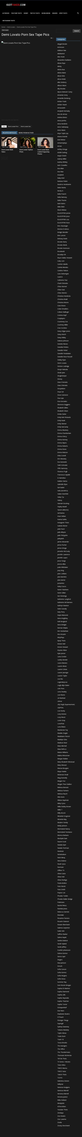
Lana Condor (61, 657)
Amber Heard (62, 105)
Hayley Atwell (62, 507)
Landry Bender (62, 660)
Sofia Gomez (61, 972)
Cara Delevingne (63, 274)
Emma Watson (62, 452)
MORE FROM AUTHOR (26, 133)
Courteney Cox (62, 322)
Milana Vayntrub (63, 800)
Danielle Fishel (62, 350)
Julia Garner (61, 580)
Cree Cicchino (62, 328)
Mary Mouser (62, 765)
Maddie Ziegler (62, 733)
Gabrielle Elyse (62, 484)
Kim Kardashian (62, 631)
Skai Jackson (61, 963)
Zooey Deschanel (63, 1126)
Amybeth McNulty (63, 111)
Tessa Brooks (62, 1043)
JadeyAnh (60, 538)
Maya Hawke (61, 771)
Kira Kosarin (61, 634)
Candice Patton (62, 270)
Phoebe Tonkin (62, 896)
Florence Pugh (62, 471)
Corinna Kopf (62, 315)
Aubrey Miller (61, 159)
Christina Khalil (62, 299)
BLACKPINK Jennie (63, 213)
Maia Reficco (61, 749)
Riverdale (60, 915)
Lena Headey (62, 692)
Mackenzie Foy (62, 730)
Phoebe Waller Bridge (64, 899)
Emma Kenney (62, 440)
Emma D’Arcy (62, 436)
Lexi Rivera (61, 695)
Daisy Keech (61, 334)
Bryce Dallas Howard (64, 258)
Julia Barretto (62, 577)
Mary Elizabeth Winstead (65, 762)
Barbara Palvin (62, 181)
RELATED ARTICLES (9, 133)
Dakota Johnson (63, 341)
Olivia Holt (60, 877)
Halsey (59, 500)
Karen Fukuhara (62, 590)
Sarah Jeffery (61, 947)
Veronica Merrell (63, 1094)
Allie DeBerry (61, 82)
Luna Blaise (61, 727)
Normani (60, 867)
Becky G (60, 191)
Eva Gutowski (62, 462)
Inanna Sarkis (62, 519)
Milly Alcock (61, 813)
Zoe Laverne (61, 1119)
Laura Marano (62, 663)
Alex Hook (60, 57)
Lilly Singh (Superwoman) (66, 704)
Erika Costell (61, 456)
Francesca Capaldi (63, 475)
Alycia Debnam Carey (64, 92)
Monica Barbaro (63, 835)
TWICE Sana (61, 1071)
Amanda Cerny (62, 95)
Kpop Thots (63, 13)
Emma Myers (62, 443)
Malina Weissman (63, 755)
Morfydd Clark (62, 838)
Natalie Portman (63, 848)
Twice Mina (61, 1065)
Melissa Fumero (63, 791)
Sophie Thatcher (63, 1001)
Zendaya (60, 1113)
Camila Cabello (62, 264)
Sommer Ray (61, 982)
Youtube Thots (16, 13)
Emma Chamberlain (64, 433)
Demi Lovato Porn (13, 126)
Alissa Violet (61, 79)
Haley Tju (60, 497)
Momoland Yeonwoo (64, 832)
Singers (54, 13)
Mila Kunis (60, 797)
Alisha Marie (61, 73)
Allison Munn (61, 85)
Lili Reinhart (61, 698)
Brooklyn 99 (61, 255)
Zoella (59, 1122)
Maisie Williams (62, 752)
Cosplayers (61, 318)
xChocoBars (61, 1106)
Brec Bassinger (62, 226)
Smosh (59, 966)
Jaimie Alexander (63, 542)
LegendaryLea (62, 682)
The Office (61, 1049)
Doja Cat (60, 392)
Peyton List (61, 893)
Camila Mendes (62, 267)
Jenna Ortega (62, 548)
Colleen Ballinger (63, 312)
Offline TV (60, 870)
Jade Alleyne (61, 532)
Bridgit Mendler (62, 232)
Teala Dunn (61, 1036)
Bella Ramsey (62, 197)
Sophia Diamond (63, 992)
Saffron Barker (62, 934)
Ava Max (60, 172)
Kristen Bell (61, 644)
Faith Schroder (62, 465)
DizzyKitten (61, 389)
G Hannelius (61, 478)
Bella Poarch (61, 194)
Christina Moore (63, 302)
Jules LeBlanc (62, 574)
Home (3, 27)
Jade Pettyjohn (62, 535)
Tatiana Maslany (63, 1030)
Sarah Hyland (62, 944)
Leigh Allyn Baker (63, 685)
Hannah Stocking (63, 503)
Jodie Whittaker (62, 567)
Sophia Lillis (61, 995)
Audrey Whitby (62, 162)
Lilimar (59, 701)
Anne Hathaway (62, 127)
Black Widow (61, 210)
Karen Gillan (61, 593)
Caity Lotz (60, 261)
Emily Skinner (62, 424)
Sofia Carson (61, 969)
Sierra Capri (61, 956)
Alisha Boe (61, 69)
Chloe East (61, 290)
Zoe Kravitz (61, 1116)
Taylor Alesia (61, 1033)
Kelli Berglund (62, 621)
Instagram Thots (8, 20)
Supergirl (60, 1023)
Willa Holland (61, 1100)
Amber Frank (61, 101)
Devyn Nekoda (62, 369)
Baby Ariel (60, 178)
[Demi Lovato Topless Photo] (27, 142)
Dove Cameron (62, 395)
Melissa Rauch (62, 794)
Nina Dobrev (61, 861)
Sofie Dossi (61, 979)
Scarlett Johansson (63, 950)
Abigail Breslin (62, 44)
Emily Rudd (61, 420)
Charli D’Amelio (62, 283)
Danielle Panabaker (64, 353)
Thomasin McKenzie (64, 1055)
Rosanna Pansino (63, 918)
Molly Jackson (62, 826)
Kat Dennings (62, 596)
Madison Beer (62, 743)
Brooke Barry (62, 242)
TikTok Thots (62, 1059)
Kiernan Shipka (62, 628)
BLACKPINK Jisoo (63, 216)
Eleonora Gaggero (63, 404)
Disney (26, 13)
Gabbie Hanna (62, 481)
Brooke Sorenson (63, 248)
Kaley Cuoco (61, 586)
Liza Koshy (61, 711)
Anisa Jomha (61, 121)
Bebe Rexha (61, 188)
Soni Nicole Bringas (64, 985)
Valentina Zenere (63, 1081)
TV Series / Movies (63, 1062)
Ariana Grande (62, 136)
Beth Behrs (61, 203)
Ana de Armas (62, 114)
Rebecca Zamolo (63, 912)
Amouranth (61, 108)
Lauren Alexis (62, 666)
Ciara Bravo (61, 306)
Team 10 (60, 1039)
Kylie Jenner (61, 653)
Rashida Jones (62, 909)
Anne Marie (61, 130)
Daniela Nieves (62, 344)
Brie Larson (61, 235)
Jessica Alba (61, 564)
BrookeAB (61, 251)
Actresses (5, 13)
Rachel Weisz (62, 905)
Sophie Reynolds (63, 998)
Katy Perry (61, 612)
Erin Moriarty (61, 459)
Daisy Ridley (61, 337)
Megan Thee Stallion (64, 784)
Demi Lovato (11, 27)
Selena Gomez (62, 953)
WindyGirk (60, 1103)
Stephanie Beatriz (63, 1014)
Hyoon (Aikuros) (63, 510)
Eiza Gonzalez (62, 401)
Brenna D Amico (63, 229)
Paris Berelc (61, 886)
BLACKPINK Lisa (63, 219)
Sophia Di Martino (63, 988)
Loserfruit (60, 724)
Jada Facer (61, 529)
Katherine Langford (64, 599)
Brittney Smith (62, 239)
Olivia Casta (61, 874)
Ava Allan (60, 168)
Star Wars (60, 1011)
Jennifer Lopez (62, 558)
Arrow (59, 146)
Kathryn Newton (63, 605)
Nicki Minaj (61, 858)
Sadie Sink (60, 931)
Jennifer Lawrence (63, 554)
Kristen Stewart (62, 647)
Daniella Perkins (62, 347)
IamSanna (60, 513)
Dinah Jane (61, 373)
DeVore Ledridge (63, 366)
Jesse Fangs (61, 561)
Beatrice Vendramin (64, 184)
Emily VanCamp (62, 427)
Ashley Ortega (62, 149)
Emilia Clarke (61, 414)
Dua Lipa (60, 398)
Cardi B (59, 277)
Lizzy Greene (61, 714)
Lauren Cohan (62, 669)
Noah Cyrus (61, 864)
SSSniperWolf (62, 1008)
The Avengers (62, 1046)
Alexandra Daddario (64, 60)
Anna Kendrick (62, 124)
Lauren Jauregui (62, 673)
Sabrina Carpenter (63, 928)
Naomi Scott (61, 842)
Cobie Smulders (62, 309)
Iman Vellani (61, 516)
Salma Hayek (61, 937)
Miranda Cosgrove (63, 816)
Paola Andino (62, 883)
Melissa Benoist (62, 787)
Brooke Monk (62, 245)
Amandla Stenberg (63, 98)
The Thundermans (63, 1052)
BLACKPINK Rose (63, 223)
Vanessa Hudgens (63, 1087)
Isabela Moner (62, 526)
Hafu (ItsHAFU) (62, 491)
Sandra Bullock (62, 941)
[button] (78, 13)
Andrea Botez (62, 117)
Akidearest (61, 54)
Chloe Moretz (62, 293)
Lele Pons (60, 688)
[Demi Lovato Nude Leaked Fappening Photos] (45, 142)
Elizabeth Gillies (62, 408)
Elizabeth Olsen (62, 411)
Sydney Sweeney (63, 1027)
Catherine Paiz (62, 280)
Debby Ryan (61, 360)
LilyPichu (60, 708)
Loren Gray (61, 720)
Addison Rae (61, 50)
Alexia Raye (61, 63)
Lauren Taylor (62, 676)
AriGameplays (62, 143)
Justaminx (60, 583)
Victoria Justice (62, 1097)
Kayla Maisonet (62, 615)
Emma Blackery (62, 430)
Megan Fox (61, 781)
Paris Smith (61, 889)
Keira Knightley (62, 618)
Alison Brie (61, 76)
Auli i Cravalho (62, 165)
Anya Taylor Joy (62, 133)
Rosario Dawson (63, 921)
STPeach (60, 1017)
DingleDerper (62, 376)
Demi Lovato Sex (26, 126)
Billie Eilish (60, 207)
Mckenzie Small (62, 775)
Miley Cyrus (61, 803)
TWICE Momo (62, 1068)
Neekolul (60, 851)
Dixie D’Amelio (62, 385)
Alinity (59, 66)
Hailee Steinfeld (62, 494)
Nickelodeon (46, 13)
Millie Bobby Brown (64, 807)
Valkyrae (60, 1084)
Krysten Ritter (62, 650)
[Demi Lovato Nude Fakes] (9, 142)
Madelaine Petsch (63, 736)
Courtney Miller (62, 325)
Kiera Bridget (61, 625)
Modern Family (62, 822)
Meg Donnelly (62, 778)
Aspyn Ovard (61, 156)
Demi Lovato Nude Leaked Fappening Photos (43, 152)
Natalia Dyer (61, 845)
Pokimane (60, 902)
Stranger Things (62, 1020)
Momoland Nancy (63, 829)
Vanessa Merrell (62, 1090)
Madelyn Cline (62, 740)
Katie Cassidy (62, 609)
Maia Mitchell (62, 746)
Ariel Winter (61, 140)
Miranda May (62, 819)
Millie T (59, 810)
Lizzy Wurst (61, 717)
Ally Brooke (61, 89)
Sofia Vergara (62, 976)
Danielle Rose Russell (64, 357)
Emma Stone (61, 449)
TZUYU (59, 1078)
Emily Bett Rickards (64, 417)
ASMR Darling (62, 152)
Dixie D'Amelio (62, 382)
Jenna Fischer (62, 545)
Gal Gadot (60, 487)
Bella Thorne (61, 200)
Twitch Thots (35, 13)
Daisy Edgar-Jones (63, 331)
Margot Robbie (62, 759)
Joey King (60, 570)
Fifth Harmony (62, 468)
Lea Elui (60, 679)
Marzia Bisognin (63, 768)
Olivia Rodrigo (62, 880)
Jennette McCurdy (63, 551)
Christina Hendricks (64, 296)
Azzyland (60, 175)
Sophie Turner (62, 1004)
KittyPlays (60, 637)
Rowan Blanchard (63, 925)
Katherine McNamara (64, 602)
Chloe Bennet (62, 286)
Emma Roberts (62, 446)
